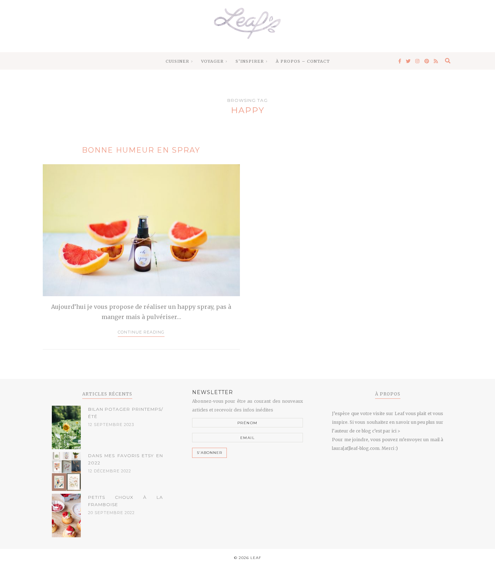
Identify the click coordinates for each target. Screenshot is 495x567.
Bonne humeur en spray (141, 150)
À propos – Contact (303, 61)
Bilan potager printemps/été (125, 412)
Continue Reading (141, 332)
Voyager (212, 61)
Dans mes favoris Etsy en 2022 (125, 459)
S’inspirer (250, 61)
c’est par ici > (386, 431)
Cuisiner (177, 61)
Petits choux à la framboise (125, 500)
